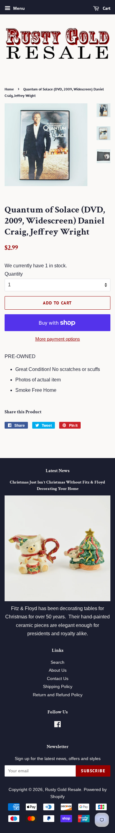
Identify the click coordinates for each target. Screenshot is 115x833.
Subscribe (93, 771)
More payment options (57, 339)
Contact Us (57, 678)
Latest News (58, 471)
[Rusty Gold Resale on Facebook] (57, 725)
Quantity (14, 274)
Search (57, 662)
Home (9, 89)
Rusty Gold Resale (63, 789)
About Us (58, 670)
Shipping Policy (57, 686)
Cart (106, 8)
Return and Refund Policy (57, 695)
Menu (18, 8)
